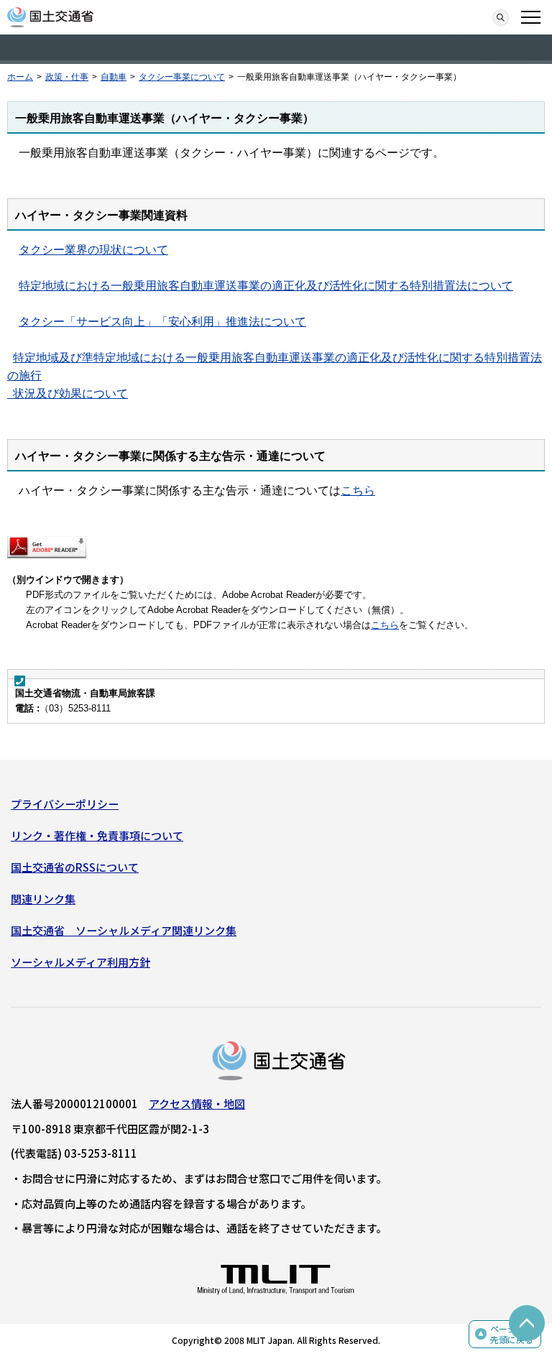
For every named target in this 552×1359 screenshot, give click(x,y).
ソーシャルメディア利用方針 (80, 961)
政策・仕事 (66, 77)
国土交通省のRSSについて (75, 867)
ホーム (20, 77)
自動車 (113, 77)
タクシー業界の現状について (93, 250)
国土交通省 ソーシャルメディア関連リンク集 (123, 930)
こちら (358, 490)
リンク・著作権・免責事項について (97, 835)
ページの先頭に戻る (511, 1334)
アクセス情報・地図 (197, 1103)
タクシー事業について (182, 77)
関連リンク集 (43, 898)
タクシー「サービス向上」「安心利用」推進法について (162, 321)
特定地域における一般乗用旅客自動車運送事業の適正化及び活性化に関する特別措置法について (266, 286)
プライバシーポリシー (65, 803)
